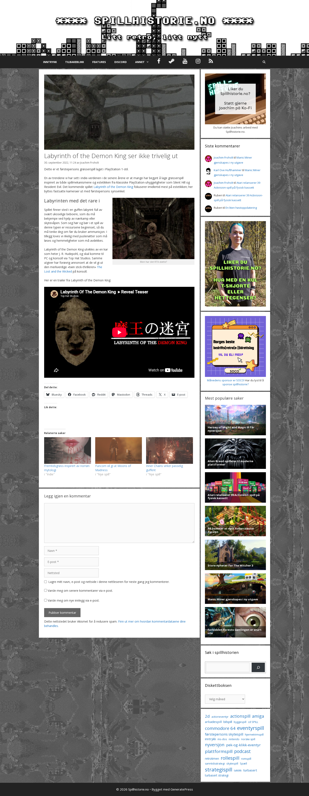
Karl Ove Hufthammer (228, 170)
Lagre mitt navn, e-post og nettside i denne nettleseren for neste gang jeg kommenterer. (108, 582)
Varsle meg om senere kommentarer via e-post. (80, 591)
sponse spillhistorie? (235, 384)
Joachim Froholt (89, 162)
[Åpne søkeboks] (264, 62)
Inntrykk (50, 62)
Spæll (243, 763)
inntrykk (210, 739)
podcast (242, 751)
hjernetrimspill (254, 734)
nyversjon (214, 744)
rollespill (230, 758)
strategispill (218, 769)
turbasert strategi (216, 775)
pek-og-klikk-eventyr (243, 744)
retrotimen (212, 759)
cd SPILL (253, 722)
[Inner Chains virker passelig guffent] (169, 450)
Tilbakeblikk (74, 62)
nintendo (234, 739)
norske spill (248, 739)
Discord (120, 62)
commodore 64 (220, 728)
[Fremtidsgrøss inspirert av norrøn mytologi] (67, 450)
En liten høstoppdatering (241, 208)
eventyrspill (250, 727)
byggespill (240, 722)
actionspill (240, 716)
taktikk (238, 770)
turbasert (250, 770)
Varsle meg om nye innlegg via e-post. (73, 600)
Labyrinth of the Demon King (113, 187)
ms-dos (222, 739)
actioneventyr (219, 717)
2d (207, 716)
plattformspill (218, 751)
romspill (246, 759)
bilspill (227, 722)
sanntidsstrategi (215, 763)
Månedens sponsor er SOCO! (225, 380)
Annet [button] (140, 62)
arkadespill (213, 722)
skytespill (232, 763)
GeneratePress (181, 789)
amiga (258, 716)
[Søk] (258, 667)
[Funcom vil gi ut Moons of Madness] (118, 450)
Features (99, 62)
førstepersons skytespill (224, 734)
